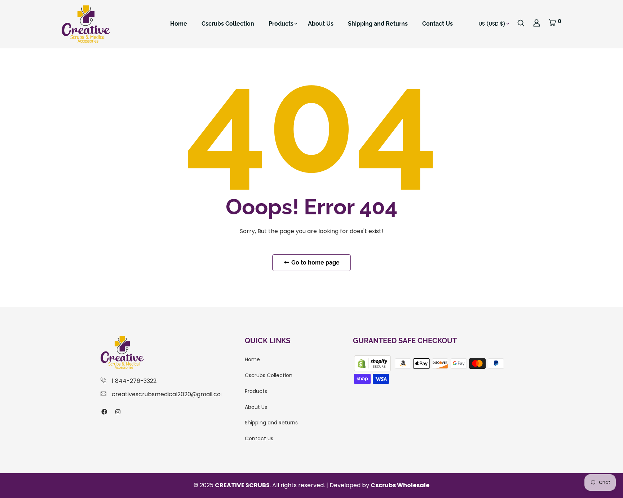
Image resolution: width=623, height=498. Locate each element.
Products (281, 23)
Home (178, 23)
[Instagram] (118, 412)
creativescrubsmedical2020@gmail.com (169, 394)
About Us (320, 23)
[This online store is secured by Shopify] (373, 363)
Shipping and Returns (378, 23)
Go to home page (315, 262)
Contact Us (437, 23)
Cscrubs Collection (228, 23)
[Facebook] (104, 412)
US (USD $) (492, 23)
